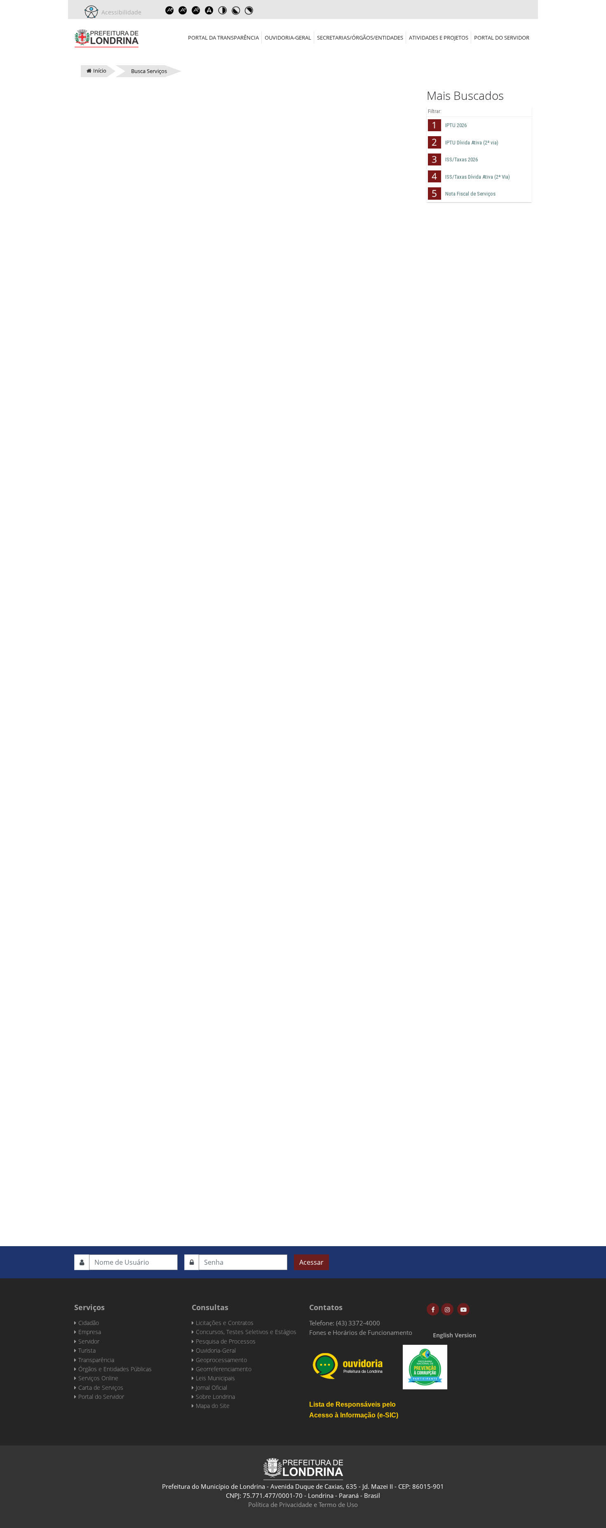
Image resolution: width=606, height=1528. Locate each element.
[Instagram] (447, 1309)
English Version (454, 1335)
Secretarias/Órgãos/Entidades (360, 37)
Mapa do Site (213, 1406)
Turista (87, 1350)
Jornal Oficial (211, 1387)
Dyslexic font (209, 10)
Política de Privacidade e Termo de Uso (303, 1504)
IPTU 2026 (456, 125)
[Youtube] (463, 1309)
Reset (195, 10)
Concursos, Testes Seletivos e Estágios (246, 1332)
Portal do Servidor (501, 37)
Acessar (311, 1262)
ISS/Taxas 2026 (461, 159)
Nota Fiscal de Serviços (470, 194)
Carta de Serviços (100, 1387)
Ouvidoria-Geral (288, 37)
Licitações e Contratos (225, 1323)
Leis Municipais (215, 1378)
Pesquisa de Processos (226, 1341)
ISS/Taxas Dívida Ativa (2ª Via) (477, 177)
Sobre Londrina (215, 1396)
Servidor (88, 1341)
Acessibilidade (119, 12)
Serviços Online (98, 1378)
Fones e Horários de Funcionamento (360, 1332)
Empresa (89, 1332)
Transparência (96, 1360)
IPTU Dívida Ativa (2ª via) (471, 142)
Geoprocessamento (221, 1360)
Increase (169, 10)
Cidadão (88, 1323)
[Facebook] (433, 1309)
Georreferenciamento (223, 1369)
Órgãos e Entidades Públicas (115, 1369)
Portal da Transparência (223, 37)
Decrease (182, 10)
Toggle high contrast (222, 10)
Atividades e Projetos (438, 37)
